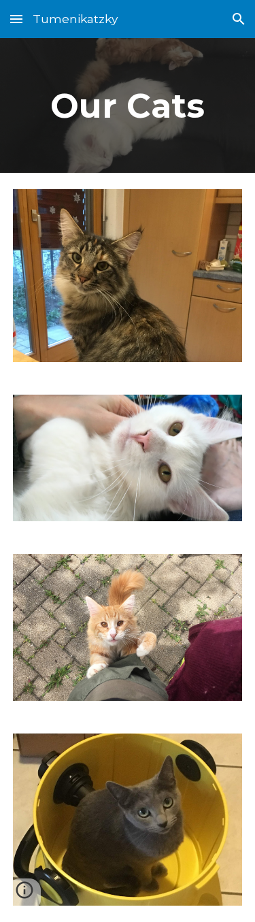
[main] (128, 105)
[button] (16, 18)
